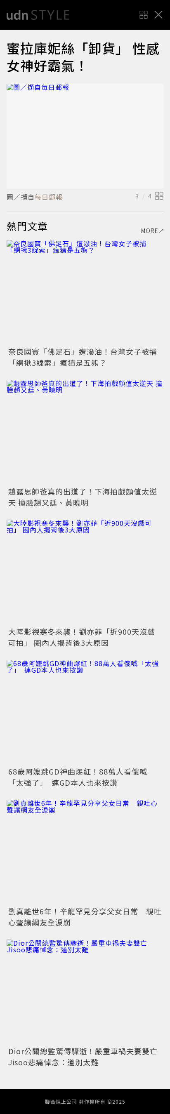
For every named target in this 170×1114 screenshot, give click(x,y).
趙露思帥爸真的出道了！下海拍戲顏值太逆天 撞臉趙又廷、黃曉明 (82, 497)
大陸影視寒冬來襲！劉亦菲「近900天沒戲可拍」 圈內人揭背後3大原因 (81, 637)
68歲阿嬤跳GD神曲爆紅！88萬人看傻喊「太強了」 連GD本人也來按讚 (77, 777)
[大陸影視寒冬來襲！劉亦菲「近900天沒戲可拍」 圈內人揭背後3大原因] (85, 572)
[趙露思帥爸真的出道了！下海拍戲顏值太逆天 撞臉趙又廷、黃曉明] (85, 432)
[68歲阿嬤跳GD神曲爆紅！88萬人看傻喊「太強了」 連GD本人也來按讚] (85, 712)
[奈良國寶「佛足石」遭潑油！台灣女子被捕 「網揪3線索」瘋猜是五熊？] (85, 292)
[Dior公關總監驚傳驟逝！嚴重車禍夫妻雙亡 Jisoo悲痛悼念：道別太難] (85, 992)
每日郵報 (49, 197)
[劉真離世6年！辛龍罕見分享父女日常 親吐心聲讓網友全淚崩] (85, 852)
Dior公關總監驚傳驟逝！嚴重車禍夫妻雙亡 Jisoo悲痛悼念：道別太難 (86, 1056)
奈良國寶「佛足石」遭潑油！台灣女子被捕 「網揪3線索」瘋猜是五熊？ (86, 357)
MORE (149, 230)
